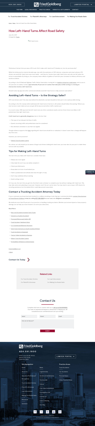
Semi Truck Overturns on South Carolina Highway (25, 229)
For (17, 16)
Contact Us (90, 172)
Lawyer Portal (82, 4)
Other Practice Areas (65, 380)
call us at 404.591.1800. (60, 307)
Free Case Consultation (47, 388)
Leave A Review (44, 401)
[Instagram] (59, 411)
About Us (24, 372)
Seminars (24, 404)
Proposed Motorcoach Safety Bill (21, 219)
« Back (11, 252)
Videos (42, 384)
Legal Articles (44, 372)
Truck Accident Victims (29, 383)
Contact (75, 9)
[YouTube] (53, 411)
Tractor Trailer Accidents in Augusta (21, 235)
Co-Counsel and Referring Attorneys (21, 225)
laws (29, 130)
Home (10, 23)
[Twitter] (41, 411)
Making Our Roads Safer (29, 395)
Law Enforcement (27, 391)
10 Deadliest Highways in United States (22, 242)
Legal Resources (31, 9)
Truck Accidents (64, 367)
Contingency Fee (45, 392)
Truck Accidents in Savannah (19, 232)
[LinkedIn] (47, 411)
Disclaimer (51, 415)
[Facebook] (35, 411)
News (14, 23)
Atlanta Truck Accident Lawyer (20, 140)
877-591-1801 (39, 198)
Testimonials (43, 380)
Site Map (42, 405)
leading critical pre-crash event (66, 82)
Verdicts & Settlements (61, 9)
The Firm (19, 9)
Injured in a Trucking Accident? (20, 216)
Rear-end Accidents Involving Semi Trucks (23, 212)
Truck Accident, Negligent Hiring (20, 222)
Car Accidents (63, 372)
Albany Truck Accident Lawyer (20, 238)
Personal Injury (63, 376)
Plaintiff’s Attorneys (28, 387)
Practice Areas (44, 9)
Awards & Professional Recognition (29, 377)
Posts (18, 37)
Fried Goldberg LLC (15, 249)
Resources (25, 399)
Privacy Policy (44, 415)
